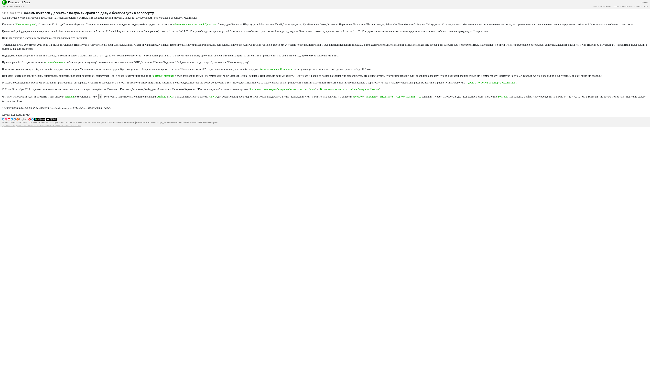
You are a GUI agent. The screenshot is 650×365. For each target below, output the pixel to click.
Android (161, 96)
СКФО (4, 6)
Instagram (371, 96)
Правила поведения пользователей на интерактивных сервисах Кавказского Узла (41, 125)
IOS (171, 96)
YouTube (502, 96)
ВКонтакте (386, 96)
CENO (213, 96)
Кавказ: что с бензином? (602, 6)
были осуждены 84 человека (276, 69)
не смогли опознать (163, 75)
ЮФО (22, 6)
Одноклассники (405, 96)
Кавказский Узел (19, 2)
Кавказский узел (25, 24)
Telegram (69, 96)
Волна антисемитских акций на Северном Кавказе (349, 89)
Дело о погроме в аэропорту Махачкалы (491, 82)
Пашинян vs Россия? (620, 6)
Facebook (358, 96)
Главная (645, 2)
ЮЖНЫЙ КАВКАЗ (13, 6)
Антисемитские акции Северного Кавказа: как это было (282, 89)
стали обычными (55, 62)
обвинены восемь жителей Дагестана (194, 24)
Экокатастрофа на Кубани (638, 6)
